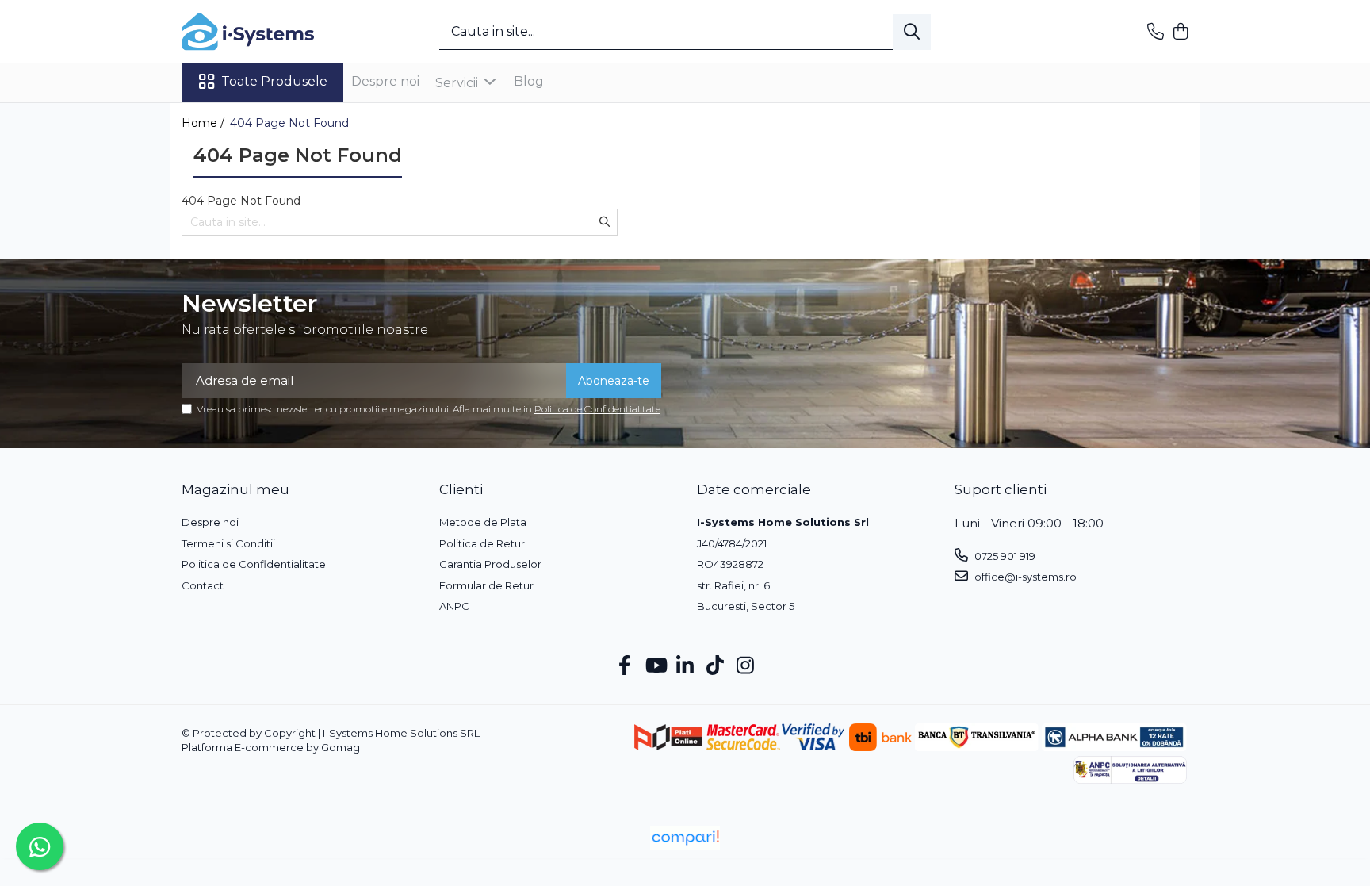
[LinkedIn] (685, 666)
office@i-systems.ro (1024, 576)
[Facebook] (625, 666)
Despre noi (385, 81)
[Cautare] (912, 32)
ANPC (454, 606)
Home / (205, 123)
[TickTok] (715, 666)
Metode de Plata (482, 522)
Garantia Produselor (490, 564)
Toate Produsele (274, 81)
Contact (203, 585)
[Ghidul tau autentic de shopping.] (685, 838)
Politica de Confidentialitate (597, 409)
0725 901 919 (1003, 556)
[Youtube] (655, 666)
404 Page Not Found (289, 123)
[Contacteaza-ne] (1155, 32)
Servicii (458, 82)
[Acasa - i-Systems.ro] (261, 32)
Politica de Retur (482, 543)
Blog (529, 81)
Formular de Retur (486, 585)
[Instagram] (746, 666)
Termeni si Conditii (228, 543)
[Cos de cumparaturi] (1180, 32)
